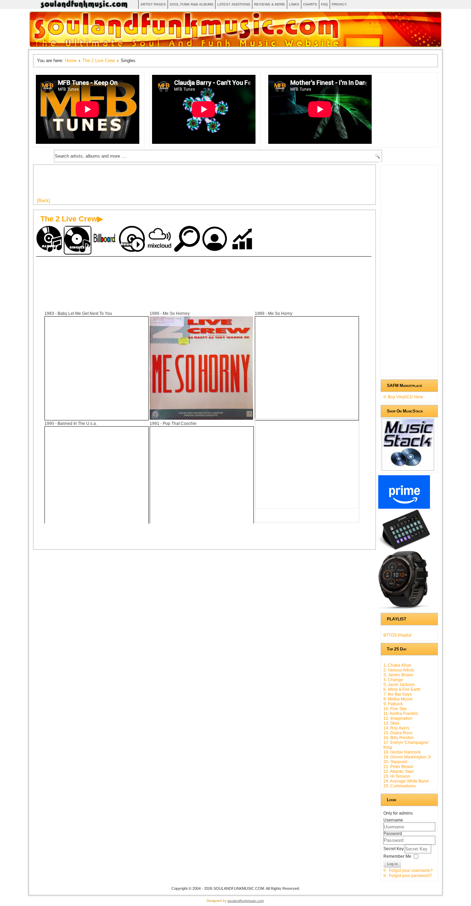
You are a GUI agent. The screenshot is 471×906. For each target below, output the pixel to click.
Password (392, 833)
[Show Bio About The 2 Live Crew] (215, 239)
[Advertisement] (162, 183)
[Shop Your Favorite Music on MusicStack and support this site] (407, 467)
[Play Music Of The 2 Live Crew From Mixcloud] (160, 239)
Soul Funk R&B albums (191, 4)
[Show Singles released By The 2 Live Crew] (77, 240)
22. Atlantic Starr (398, 771)
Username (393, 820)
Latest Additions (233, 4)
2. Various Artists (398, 670)
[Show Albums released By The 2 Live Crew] (50, 239)
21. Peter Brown (398, 766)
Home (71, 60)
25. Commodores (399, 786)
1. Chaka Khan (397, 665)
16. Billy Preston (398, 737)
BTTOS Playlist (397, 635)
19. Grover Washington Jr (407, 757)
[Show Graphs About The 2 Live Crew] (243, 239)
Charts (310, 4)
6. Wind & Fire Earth (402, 689)
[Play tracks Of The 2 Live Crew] (133, 239)
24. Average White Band (406, 781)
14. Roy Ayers (396, 728)
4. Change (393, 679)
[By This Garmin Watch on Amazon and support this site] (404, 608)
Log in (392, 864)
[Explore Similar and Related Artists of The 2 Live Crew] (188, 239)
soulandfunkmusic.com (246, 901)
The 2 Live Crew (98, 60)
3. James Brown (398, 675)
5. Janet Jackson (399, 684)
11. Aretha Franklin (400, 713)
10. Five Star (395, 708)
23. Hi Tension (396, 776)
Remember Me (397, 856)
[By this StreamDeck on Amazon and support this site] (404, 548)
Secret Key (394, 848)
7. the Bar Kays (397, 694)
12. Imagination (397, 718)
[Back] (43, 200)
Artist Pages (153, 4)
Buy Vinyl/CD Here (405, 397)
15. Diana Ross (397, 732)
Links (294, 4)
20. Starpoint (395, 761)
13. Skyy (391, 723)
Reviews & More (269, 4)
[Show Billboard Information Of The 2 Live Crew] (105, 239)
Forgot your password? (410, 875)
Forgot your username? (411, 870)
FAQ (324, 4)
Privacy (339, 4)
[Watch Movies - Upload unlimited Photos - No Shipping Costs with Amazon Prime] (404, 507)
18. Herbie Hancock (402, 752)
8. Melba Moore (398, 699)
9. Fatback (393, 703)
